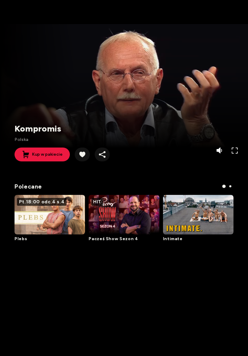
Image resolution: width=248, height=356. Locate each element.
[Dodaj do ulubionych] (82, 154)
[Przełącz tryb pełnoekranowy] (235, 151)
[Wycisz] (220, 151)
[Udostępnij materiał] (102, 154)
